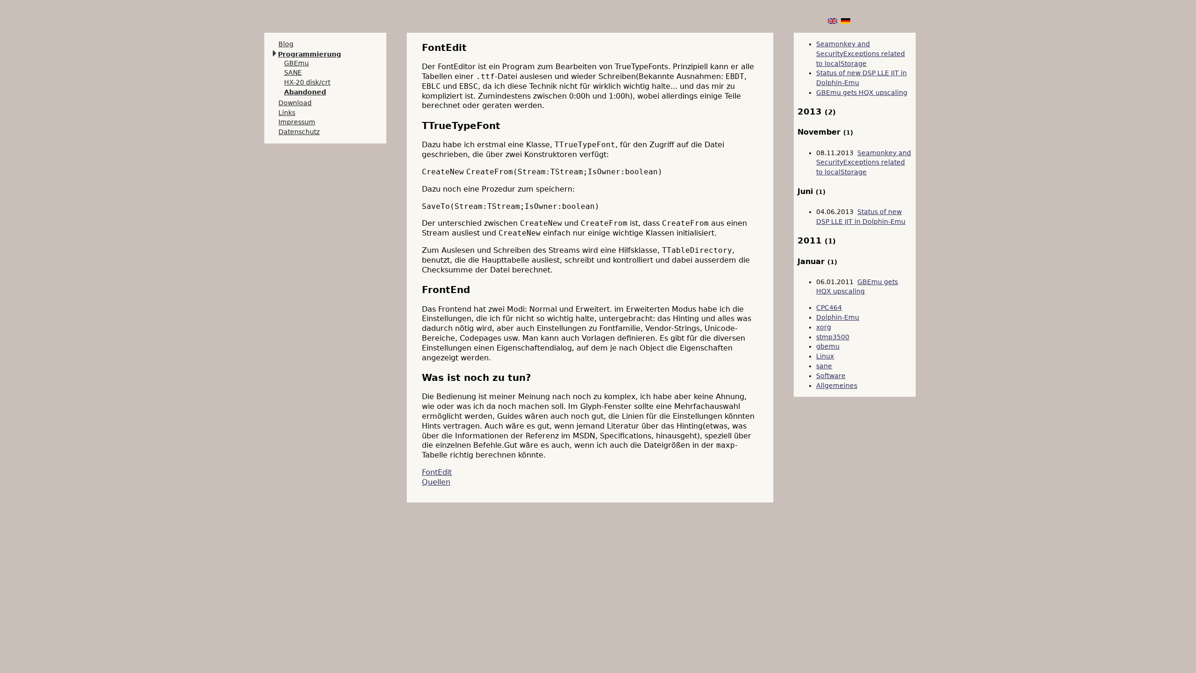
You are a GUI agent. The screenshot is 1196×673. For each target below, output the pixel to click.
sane (824, 366)
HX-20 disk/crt (307, 82)
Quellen (436, 482)
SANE (293, 72)
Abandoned (305, 92)
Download (295, 103)
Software (831, 375)
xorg (823, 327)
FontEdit (437, 472)
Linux (825, 356)
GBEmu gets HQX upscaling (861, 92)
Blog (285, 44)
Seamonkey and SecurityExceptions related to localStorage (860, 53)
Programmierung (309, 54)
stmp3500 (832, 337)
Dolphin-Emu (837, 317)
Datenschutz (299, 132)
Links (286, 112)
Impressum (296, 122)
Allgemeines (836, 385)
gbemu (828, 346)
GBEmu (296, 63)
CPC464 (829, 307)
